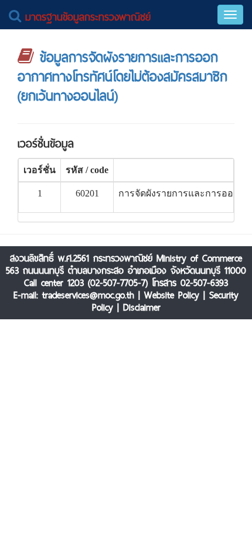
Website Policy (171, 295)
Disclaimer (142, 307)
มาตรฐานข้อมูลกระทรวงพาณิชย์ (86, 16)
